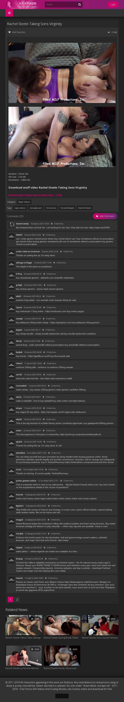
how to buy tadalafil (42, 401)
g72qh (19, 285)
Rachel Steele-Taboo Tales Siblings (23, 637)
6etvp (19, 341)
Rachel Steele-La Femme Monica (22, 668)
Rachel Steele (84, 208)
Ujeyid (19, 547)
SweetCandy (22, 223)
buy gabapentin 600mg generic (99, 423)
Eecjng (19, 558)
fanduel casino (67, 562)
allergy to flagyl (24, 262)
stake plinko (21, 551)
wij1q (18, 397)
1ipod (19, 307)
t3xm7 (19, 363)
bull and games (68, 537)
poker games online (26, 480)
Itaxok (19, 578)
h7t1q (19, 273)
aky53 (19, 419)
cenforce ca (43, 367)
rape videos (20, 208)
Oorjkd (19, 533)
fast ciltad (44, 378)
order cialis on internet (28, 251)
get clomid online (24, 241)
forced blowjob (67, 208)
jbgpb (19, 329)
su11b (19, 374)
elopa (19, 408)
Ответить (59, 223)
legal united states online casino (56, 498)
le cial (59, 445)
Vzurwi (19, 494)
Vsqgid (19, 519)
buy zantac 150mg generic (42, 389)
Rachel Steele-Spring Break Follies (61, 637)
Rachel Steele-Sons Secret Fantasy (100, 637)
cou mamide (42, 300)
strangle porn (36, 208)
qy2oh (19, 441)
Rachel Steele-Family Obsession (60, 668)
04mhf (19, 234)
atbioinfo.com (47, 278)
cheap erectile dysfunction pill (49, 333)
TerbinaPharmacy (60, 473)
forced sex (51, 208)
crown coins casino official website (80, 509)
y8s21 (18, 296)
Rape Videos (24, 201)
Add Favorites (18, 32)
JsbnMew (20, 452)
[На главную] (23, 4)
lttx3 (18, 469)
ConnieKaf (21, 385)
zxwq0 (19, 318)
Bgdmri (19, 505)
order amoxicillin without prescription (46, 345)
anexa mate (42, 289)
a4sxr (18, 430)
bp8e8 (19, 352)
